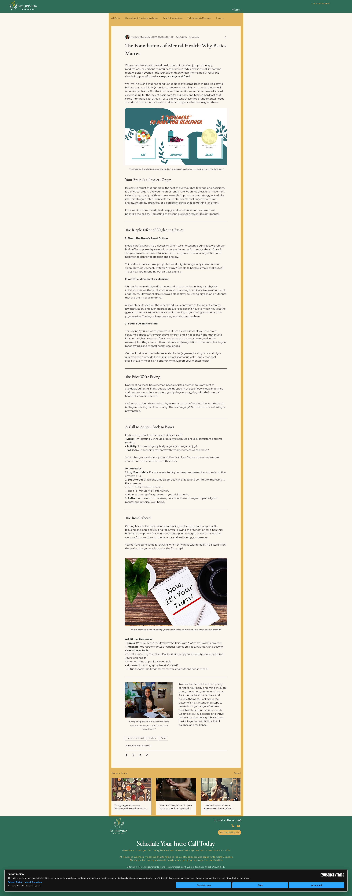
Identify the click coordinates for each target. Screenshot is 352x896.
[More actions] (225, 37)
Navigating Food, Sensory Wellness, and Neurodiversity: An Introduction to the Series (131, 807)
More (218, 18)
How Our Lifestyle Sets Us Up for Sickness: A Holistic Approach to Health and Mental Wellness (176, 807)
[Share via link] (146, 754)
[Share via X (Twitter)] (133, 754)
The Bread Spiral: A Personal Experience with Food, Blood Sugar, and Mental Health (218, 807)
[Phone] (233, 826)
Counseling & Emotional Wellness (141, 18)
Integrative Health (135, 738)
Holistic (152, 738)
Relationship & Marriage (199, 18)
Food (163, 738)
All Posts (115, 18)
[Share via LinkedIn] (140, 754)
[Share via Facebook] (126, 754)
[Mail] (238, 826)
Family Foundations (172, 18)
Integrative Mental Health (138, 745)
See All (237, 773)
